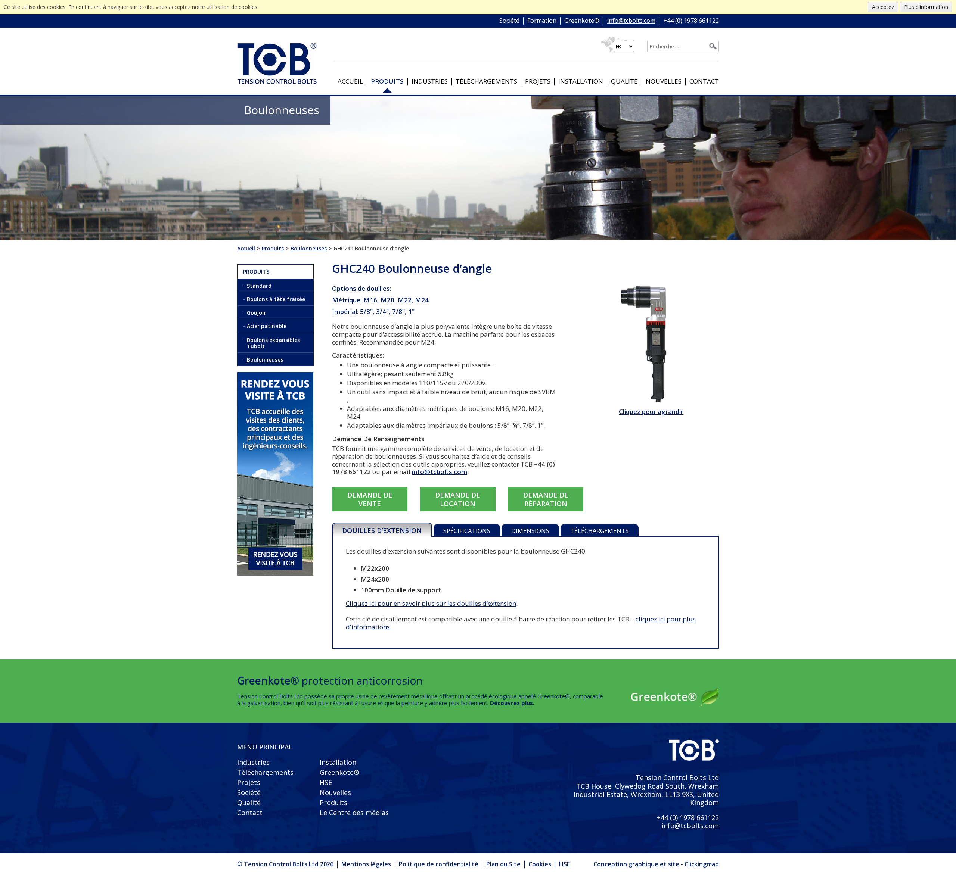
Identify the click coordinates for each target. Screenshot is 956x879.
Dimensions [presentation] (530, 531)
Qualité (624, 81)
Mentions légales (366, 864)
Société (509, 21)
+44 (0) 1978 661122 (691, 21)
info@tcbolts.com (631, 21)
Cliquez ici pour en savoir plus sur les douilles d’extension (431, 603)
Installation (580, 81)
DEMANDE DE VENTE (369, 499)
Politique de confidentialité (438, 864)
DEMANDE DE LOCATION (457, 499)
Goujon (256, 312)
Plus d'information (926, 6)
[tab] (382, 530)
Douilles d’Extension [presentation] (382, 530)
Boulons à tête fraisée (276, 299)
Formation (541, 21)
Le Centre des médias (354, 812)
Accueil (350, 81)
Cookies (539, 864)
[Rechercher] (712, 46)
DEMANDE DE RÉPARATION (545, 499)
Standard (259, 285)
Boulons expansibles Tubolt (273, 343)
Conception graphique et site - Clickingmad (656, 864)
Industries (430, 81)
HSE (326, 782)
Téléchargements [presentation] (599, 531)
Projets (537, 81)
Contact (704, 81)
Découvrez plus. (512, 703)
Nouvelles (664, 81)
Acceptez (883, 6)
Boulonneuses (265, 359)
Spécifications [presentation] (466, 531)
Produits (387, 81)
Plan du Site (503, 864)
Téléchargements (486, 81)
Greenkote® (581, 21)
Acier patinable (266, 326)
